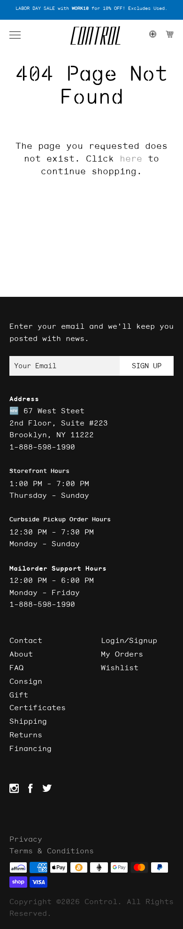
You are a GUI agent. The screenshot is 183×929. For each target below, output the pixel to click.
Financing (30, 748)
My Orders (122, 653)
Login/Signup (129, 640)
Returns (25, 734)
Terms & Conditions (51, 850)
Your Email (35, 365)
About (21, 653)
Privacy (25, 839)
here (131, 158)
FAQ (16, 667)
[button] (19, 35)
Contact (25, 640)
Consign (25, 681)
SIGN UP (146, 365)
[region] (91, 8)
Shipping (28, 721)
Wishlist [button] (119, 667)
